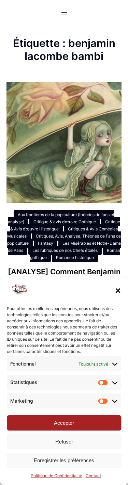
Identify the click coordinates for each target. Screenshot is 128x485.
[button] (117, 290)
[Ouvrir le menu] (64, 14)
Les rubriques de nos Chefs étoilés (65, 250)
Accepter (64, 423)
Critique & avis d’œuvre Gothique (64, 221)
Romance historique (75, 257)
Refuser (64, 441)
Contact (93, 475)
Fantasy (45, 243)
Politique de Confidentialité (56, 475)
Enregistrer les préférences (64, 460)
